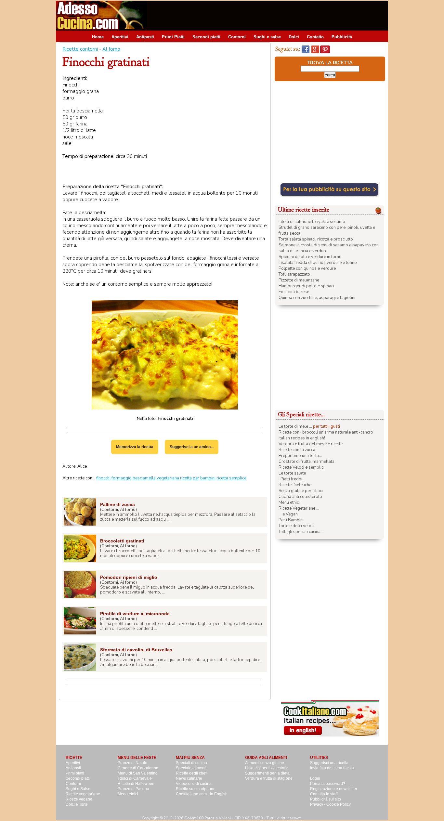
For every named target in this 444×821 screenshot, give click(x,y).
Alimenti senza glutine (264, 763)
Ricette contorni (80, 49)
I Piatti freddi (290, 479)
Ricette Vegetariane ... (299, 508)
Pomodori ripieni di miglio (128, 577)
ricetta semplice (231, 478)
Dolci (294, 36)
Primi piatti (75, 773)
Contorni (237, 36)
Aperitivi (119, 36)
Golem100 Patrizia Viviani (207, 818)
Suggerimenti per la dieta (267, 773)
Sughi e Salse (78, 789)
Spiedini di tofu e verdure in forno (310, 257)
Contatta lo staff (323, 794)
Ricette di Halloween (136, 783)
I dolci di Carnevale (135, 778)
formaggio (121, 478)
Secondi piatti (206, 36)
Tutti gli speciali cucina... (301, 532)
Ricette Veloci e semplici (301, 467)
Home (98, 36)
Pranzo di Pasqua (133, 789)
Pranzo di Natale (132, 763)
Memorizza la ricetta (134, 447)
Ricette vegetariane (83, 794)
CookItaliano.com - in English (202, 794)
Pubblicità (342, 36)
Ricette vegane (79, 799)
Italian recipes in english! (302, 438)
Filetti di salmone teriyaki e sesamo (312, 222)
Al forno (111, 49)
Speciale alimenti (191, 768)
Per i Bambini (291, 520)
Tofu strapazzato (294, 274)
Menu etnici (289, 502)
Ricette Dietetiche (295, 485)
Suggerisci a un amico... (192, 447)
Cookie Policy (338, 804)
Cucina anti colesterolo (300, 497)
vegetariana (168, 478)
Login (315, 778)
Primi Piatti (173, 36)
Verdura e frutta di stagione (269, 778)
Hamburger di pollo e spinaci (306, 286)
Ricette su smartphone (195, 789)
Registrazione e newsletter (333, 789)
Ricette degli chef (191, 773)
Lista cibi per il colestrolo (267, 768)
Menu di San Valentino (138, 773)
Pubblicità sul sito (325, 799)
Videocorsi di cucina (194, 783)
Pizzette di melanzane (299, 280)
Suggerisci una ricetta (329, 763)
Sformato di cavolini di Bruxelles (136, 649)
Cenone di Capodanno (138, 768)
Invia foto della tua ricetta (332, 768)
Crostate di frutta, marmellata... (308, 461)
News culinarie (189, 778)
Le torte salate (292, 473)
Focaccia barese (294, 292)
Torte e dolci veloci (296, 526)
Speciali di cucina (191, 763)
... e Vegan (288, 514)
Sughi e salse (267, 36)
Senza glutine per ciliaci (301, 491)
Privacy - (318, 804)
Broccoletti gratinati (122, 540)
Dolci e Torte (77, 804)
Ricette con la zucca (297, 450)
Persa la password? (327, 783)
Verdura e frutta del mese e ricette (311, 444)
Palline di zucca (117, 504)
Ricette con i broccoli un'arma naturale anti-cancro (326, 432)
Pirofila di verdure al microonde (135, 613)
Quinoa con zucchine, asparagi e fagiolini (317, 298)
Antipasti (145, 36)
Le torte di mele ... (295, 426)
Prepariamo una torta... (300, 456)
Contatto (315, 36)
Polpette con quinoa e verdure (307, 268)
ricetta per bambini (197, 478)
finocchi (103, 478)
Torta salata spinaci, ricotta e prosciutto (316, 239)
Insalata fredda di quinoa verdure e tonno (318, 263)
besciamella (144, 478)
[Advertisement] (269, 15)
